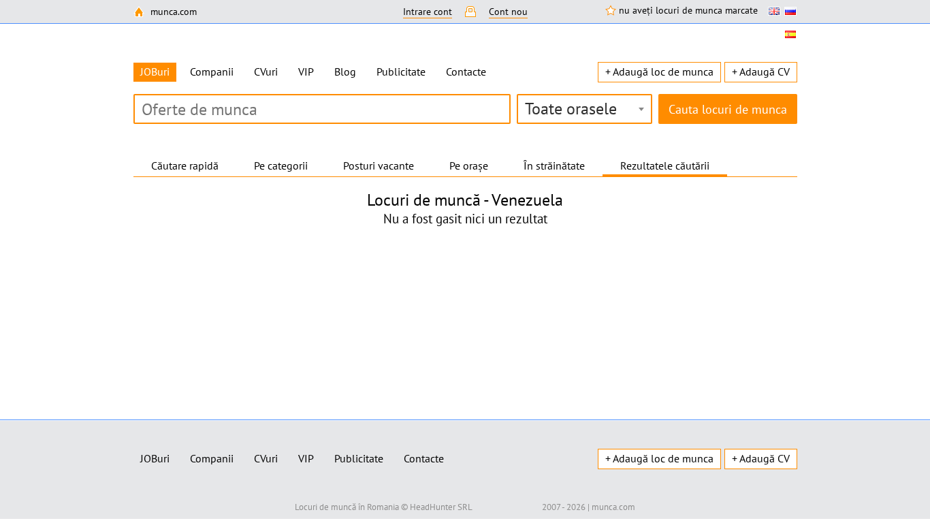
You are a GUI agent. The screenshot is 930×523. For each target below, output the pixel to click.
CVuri (266, 71)
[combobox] (584, 109)
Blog (345, 71)
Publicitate (401, 71)
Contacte (466, 71)
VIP (306, 71)
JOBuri (155, 458)
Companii (212, 71)
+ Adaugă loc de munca (659, 71)
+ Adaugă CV (761, 71)
